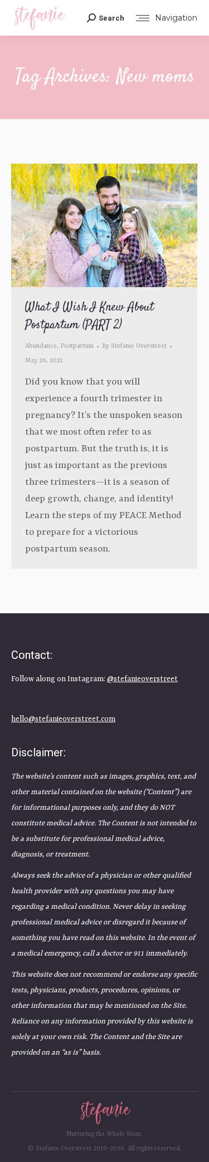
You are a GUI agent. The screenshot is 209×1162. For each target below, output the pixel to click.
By (134, 346)
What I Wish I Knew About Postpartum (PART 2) (89, 316)
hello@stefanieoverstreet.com (63, 719)
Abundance (41, 346)
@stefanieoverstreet (142, 679)
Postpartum (77, 346)
